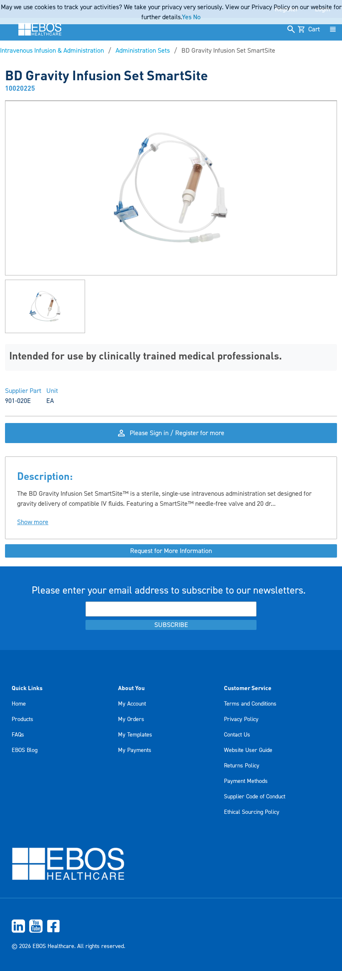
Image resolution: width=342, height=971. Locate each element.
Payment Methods (246, 781)
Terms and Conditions (250, 704)
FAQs (18, 735)
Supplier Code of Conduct (254, 796)
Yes (186, 17)
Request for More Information (171, 551)
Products (22, 719)
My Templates (135, 735)
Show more (32, 522)
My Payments (134, 750)
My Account (132, 704)
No (197, 17)
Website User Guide (248, 750)
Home (19, 704)
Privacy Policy (241, 719)
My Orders (131, 719)
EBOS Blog (25, 750)
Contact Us (237, 735)
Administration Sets (143, 50)
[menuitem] (171, 926)
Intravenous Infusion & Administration (52, 50)
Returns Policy (241, 766)
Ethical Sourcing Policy (251, 812)
